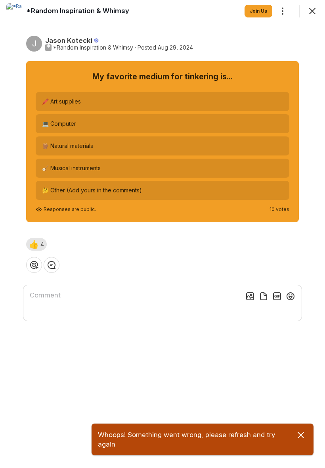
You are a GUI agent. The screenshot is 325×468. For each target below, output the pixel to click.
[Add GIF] (277, 296)
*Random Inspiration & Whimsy (93, 47)
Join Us (258, 11)
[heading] (77, 10)
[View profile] (14, 11)
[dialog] (162, 234)
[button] (36, 244)
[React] (34, 264)
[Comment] (51, 265)
